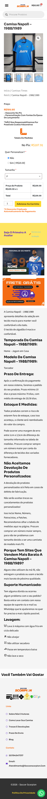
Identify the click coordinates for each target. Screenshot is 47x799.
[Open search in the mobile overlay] (23, 14)
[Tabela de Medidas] (23, 131)
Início (7, 90)
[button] (6, 5)
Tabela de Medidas (23, 138)
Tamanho (10, 169)
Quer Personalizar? (15, 152)
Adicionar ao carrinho (28, 204)
